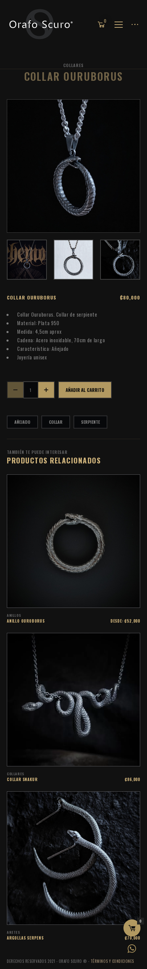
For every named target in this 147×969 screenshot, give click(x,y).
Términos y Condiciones (112, 961)
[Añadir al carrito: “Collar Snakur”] (83, 757)
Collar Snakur (22, 779)
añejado (22, 422)
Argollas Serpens (25, 938)
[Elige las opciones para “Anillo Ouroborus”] (83, 599)
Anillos (14, 615)
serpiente (90, 422)
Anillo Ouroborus (26, 621)
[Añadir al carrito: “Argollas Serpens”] (83, 916)
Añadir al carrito (85, 389)
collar (56, 422)
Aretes (13, 932)
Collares (73, 65)
